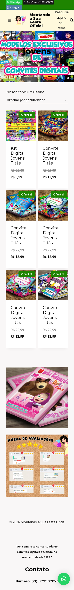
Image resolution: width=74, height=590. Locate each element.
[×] (64, 579)
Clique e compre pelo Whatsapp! (22, 178)
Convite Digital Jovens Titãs (51, 156)
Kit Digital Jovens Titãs (18, 156)
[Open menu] (9, 20)
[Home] (30, 61)
